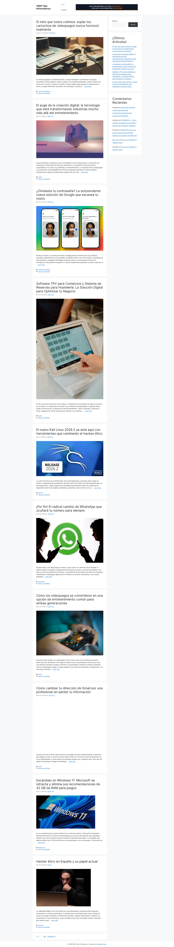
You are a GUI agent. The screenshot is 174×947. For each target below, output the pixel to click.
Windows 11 (42, 847)
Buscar (114, 21)
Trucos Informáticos (44, 91)
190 (44, 936)
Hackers (40, 925)
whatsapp (41, 581)
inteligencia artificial (44, 269)
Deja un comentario (44, 93)
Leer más (87, 86)
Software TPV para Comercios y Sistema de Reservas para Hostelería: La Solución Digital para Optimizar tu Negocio (69, 287)
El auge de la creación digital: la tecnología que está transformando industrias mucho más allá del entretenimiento (68, 109)
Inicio (63, 4)
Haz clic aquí (116, 6)
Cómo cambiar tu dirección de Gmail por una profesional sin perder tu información (69, 690)
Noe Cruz (115, 140)
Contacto (64, 10)
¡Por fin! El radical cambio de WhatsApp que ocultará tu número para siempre (69, 508)
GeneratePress (101, 944)
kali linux (40, 492)
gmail (40, 766)
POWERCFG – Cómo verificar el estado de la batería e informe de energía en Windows (124, 123)
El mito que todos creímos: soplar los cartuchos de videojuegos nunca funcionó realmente (67, 25)
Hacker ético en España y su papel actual (67, 861)
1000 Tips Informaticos (43, 7)
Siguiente (51, 936)
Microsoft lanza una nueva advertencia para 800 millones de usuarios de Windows (124, 132)
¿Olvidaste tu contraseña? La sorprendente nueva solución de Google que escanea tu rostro (68, 194)
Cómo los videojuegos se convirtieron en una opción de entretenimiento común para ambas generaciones (69, 599)
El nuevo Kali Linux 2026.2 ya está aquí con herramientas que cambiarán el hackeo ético (69, 431)
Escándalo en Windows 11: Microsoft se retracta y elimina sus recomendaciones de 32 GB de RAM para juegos (68, 784)
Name (40, 177)
